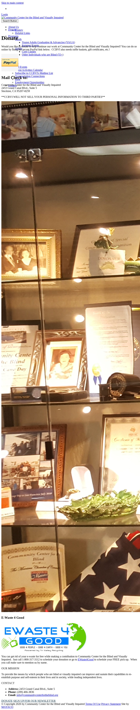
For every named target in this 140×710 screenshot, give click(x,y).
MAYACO (7, 707)
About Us (13, 26)
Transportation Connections (30, 76)
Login (4, 14)
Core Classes (29, 51)
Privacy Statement (111, 703)
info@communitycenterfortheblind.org (37, 695)
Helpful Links (22, 33)
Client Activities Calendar (29, 70)
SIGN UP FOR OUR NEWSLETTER (34, 700)
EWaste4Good (86, 659)
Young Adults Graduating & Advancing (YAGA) (48, 42)
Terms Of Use (93, 703)
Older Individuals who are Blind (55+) (42, 54)
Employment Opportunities (29, 82)
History (19, 30)
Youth (18, 39)
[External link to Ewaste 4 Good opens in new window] (44, 650)
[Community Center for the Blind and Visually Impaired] (32, 17)
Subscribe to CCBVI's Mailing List (34, 73)
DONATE (7, 700)
